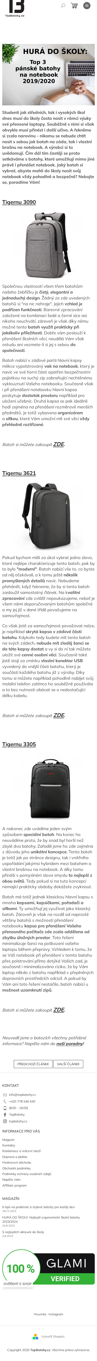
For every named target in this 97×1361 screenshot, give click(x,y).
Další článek (68, 1064)
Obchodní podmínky (16, 1168)
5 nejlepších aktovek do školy (23, 1232)
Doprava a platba (14, 1157)
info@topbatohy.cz (22, 1095)
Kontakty (8, 1145)
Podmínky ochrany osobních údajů (26, 1174)
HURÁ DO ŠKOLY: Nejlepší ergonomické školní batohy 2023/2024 (41, 1219)
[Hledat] (63, 5)
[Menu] (86, 5)
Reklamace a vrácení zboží (21, 1151)
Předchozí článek (33, 1064)
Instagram (55, 1314)
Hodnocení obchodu (16, 1162)
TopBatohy (17, 1114)
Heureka (40, 1314)
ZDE (58, 444)
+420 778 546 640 (22, 1101)
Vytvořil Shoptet (53, 1336)
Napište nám (11, 1180)
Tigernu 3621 (19, 473)
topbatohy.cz (18, 1121)
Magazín (8, 1140)
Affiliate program (14, 1185)
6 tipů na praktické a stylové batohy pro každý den (38, 1207)
